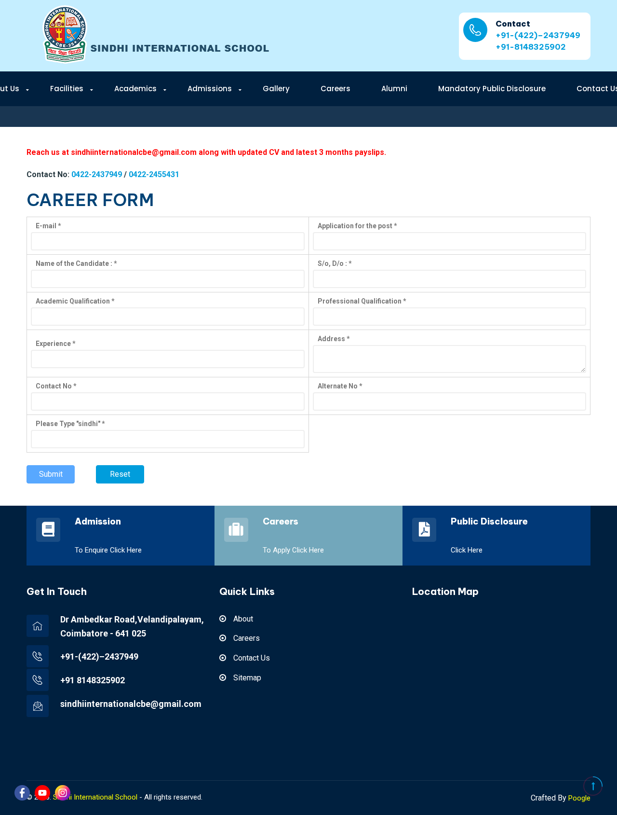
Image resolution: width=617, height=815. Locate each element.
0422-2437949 (96, 174)
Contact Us (251, 658)
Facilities (66, 88)
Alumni (394, 88)
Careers (335, 88)
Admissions (210, 88)
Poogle (579, 798)
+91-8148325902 (531, 47)
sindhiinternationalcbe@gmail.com (130, 704)
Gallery (276, 88)
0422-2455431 (154, 174)
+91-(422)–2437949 (538, 35)
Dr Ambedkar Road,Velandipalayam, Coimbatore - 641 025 (132, 626)
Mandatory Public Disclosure (492, 88)
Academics (135, 88)
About (243, 618)
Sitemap (247, 677)
